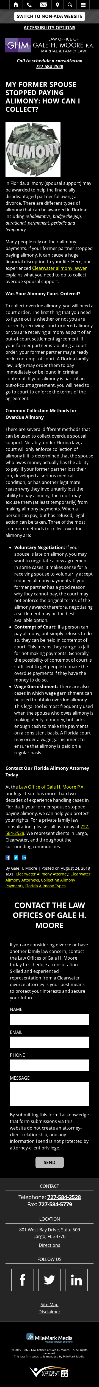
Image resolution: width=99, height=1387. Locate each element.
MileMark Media (73, 1356)
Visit (57, 4)
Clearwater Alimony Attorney (42, 874)
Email (43, 4)
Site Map (50, 1304)
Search (70, 4)
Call (29, 4)
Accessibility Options (49, 28)
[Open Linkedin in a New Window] (76, 1280)
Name (16, 1009)
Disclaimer (49, 1312)
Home (16, 4)
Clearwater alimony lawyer (59, 268)
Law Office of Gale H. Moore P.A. (51, 787)
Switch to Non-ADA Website (49, 16)
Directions (49, 1245)
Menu (83, 4)
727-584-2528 (49, 66)
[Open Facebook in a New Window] (22, 1280)
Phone (17, 1055)
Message (20, 1078)
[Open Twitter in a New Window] (49, 1280)
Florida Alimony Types (45, 885)
